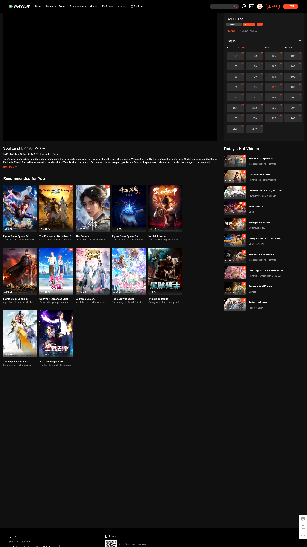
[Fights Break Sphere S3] (129, 208)
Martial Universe (157, 236)
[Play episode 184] (293, 56)
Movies (94, 6)
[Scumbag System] (93, 271)
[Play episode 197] (235, 97)
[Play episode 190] (254, 77)
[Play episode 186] (254, 66)
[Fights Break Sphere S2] (20, 208)
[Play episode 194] (254, 87)
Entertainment (78, 6)
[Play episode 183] (274, 56)
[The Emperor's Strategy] (20, 333)
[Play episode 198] (254, 97)
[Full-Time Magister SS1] (56, 333)
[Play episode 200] (293, 97)
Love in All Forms (56, 6)
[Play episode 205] (235, 118)
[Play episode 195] (274, 87)
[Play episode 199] (274, 97)
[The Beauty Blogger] (129, 271)
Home (38, 6)
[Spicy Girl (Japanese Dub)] (56, 271)
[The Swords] (93, 208)
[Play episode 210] (254, 129)
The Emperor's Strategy (16, 361)
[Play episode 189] (235, 77)
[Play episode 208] (293, 118)
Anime (121, 6)
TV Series (107, 6)
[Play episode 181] (235, 56)
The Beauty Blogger (123, 298)
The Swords (82, 236)
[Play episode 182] (254, 56)
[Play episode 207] (274, 118)
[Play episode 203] (274, 108)
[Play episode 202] (254, 108)
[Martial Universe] (165, 208)
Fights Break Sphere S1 (16, 298)
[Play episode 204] (293, 108)
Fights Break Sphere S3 (125, 236)
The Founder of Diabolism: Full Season (60, 236)
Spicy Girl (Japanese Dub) (53, 298)
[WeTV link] (19, 6)
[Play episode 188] (293, 66)
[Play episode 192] (293, 77)
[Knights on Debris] (165, 271)
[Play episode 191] (274, 77)
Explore (138, 6)
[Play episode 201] (235, 108)
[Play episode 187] (274, 66)
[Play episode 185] (235, 66)
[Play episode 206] (254, 118)
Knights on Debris (158, 298)
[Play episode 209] (235, 129)
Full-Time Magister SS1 (51, 361)
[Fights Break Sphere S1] (20, 271)
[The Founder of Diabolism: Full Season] (56, 208)
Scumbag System (85, 298)
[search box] (235, 6)
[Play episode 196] (293, 87)
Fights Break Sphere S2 (16, 236)
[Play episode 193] (235, 87)
